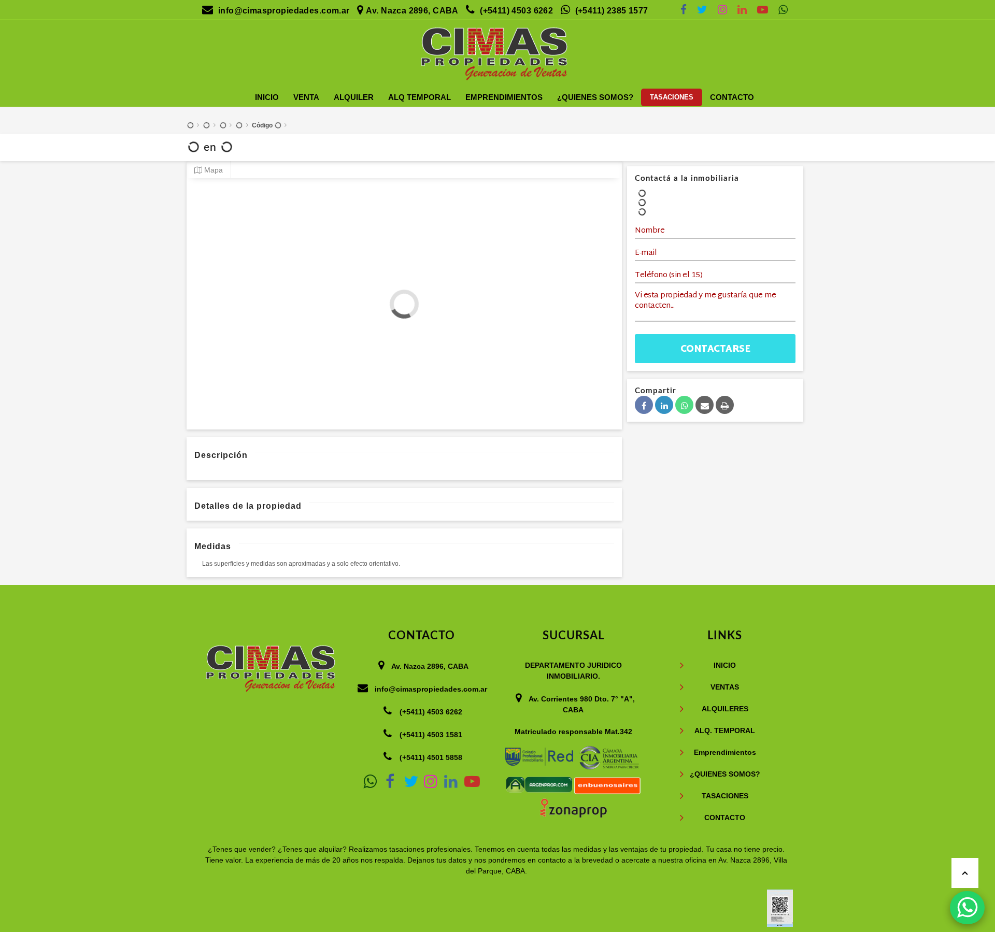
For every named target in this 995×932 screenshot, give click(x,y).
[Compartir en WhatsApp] (684, 405)
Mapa (212, 170)
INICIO (725, 665)
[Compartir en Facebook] (644, 405)
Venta (306, 97)
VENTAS (724, 687)
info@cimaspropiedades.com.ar (284, 10)
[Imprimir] (725, 405)
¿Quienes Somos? (595, 97)
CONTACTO (724, 817)
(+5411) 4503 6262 (516, 10)
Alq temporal (419, 97)
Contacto (732, 97)
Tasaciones (671, 97)
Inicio (267, 97)
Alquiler (354, 97)
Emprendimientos (504, 97)
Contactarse (715, 349)
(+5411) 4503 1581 (431, 734)
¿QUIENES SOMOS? (725, 774)
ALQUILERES (725, 709)
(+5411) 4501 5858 (431, 757)
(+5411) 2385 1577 (611, 10)
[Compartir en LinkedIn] (664, 405)
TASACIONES (725, 796)
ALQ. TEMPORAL (724, 730)
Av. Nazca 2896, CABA (412, 10)
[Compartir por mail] (704, 405)
